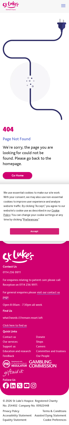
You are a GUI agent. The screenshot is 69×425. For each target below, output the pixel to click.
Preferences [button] (30, 219)
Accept (34, 231)
